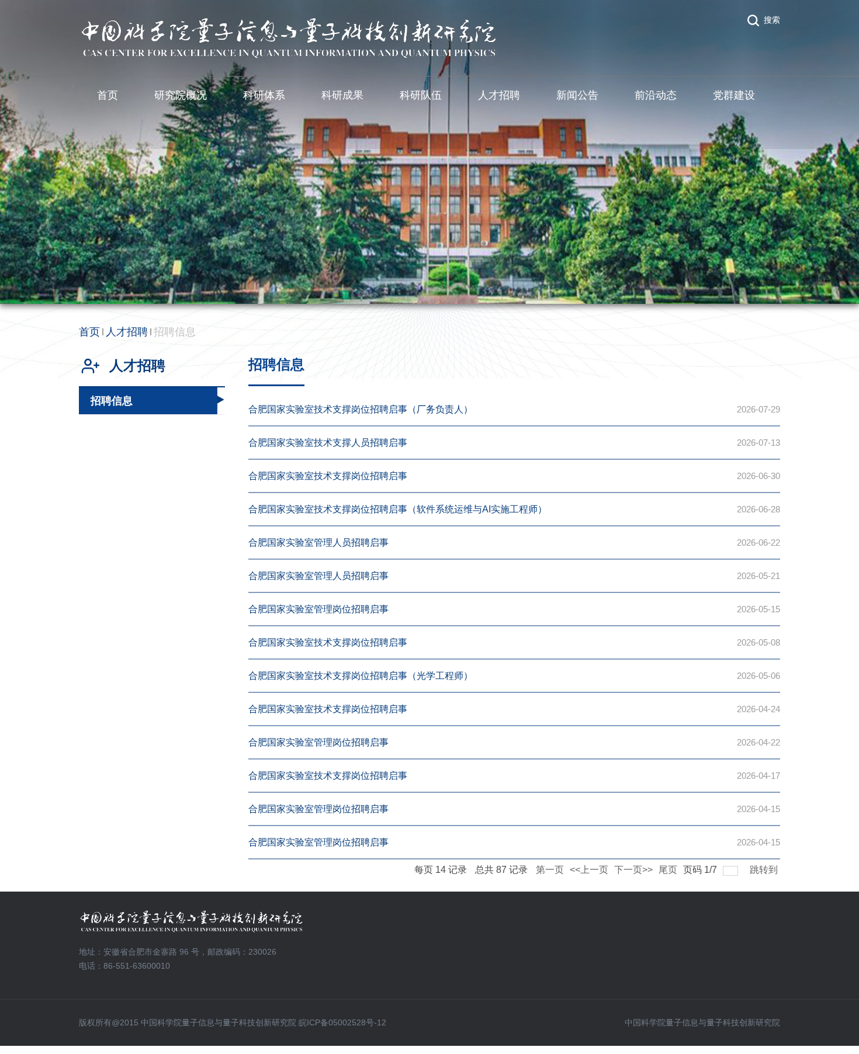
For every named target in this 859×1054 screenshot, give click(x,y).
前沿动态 (656, 95)
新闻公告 (577, 95)
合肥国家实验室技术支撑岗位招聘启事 (327, 476)
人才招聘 (499, 95)
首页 (107, 95)
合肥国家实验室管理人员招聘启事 (318, 542)
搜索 (772, 20)
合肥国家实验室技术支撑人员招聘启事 (327, 443)
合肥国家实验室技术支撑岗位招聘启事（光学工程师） (360, 676)
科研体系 (264, 95)
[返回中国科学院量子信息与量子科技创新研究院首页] (288, 21)
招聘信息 (175, 332)
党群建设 (734, 95)
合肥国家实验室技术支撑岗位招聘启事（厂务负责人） (360, 409)
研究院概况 (180, 95)
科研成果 (342, 95)
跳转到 (765, 870)
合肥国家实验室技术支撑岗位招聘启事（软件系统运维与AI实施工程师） (397, 509)
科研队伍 (421, 95)
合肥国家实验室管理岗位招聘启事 (318, 609)
